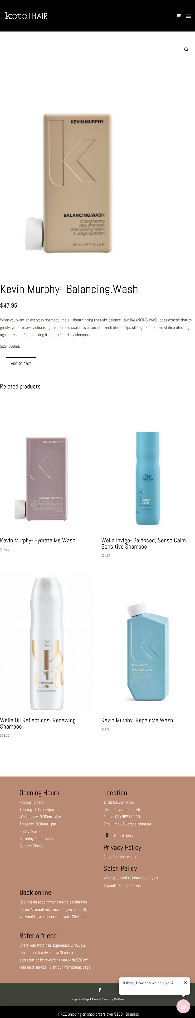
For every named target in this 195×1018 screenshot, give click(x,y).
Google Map (124, 835)
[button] (186, 49)
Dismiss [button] (132, 1014)
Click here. (80, 916)
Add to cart (21, 363)
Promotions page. (77, 967)
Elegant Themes (91, 999)
